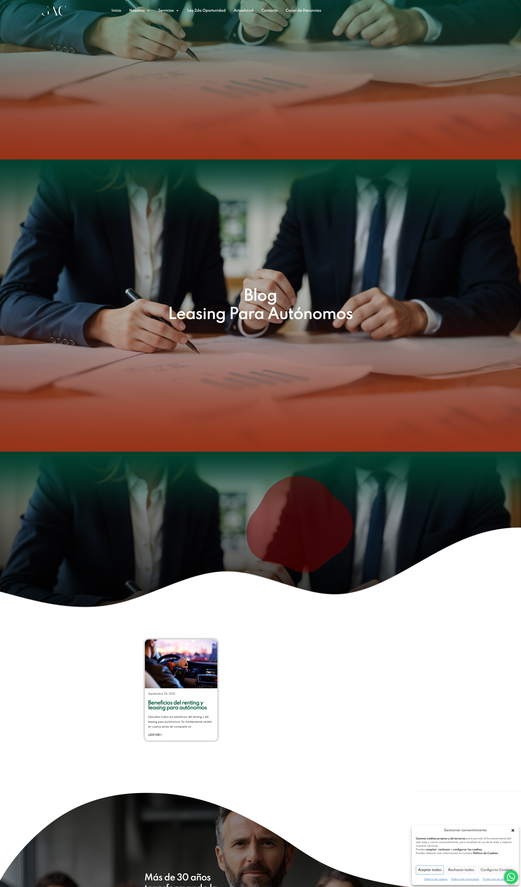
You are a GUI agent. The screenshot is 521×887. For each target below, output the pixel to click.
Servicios (166, 10)
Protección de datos (495, 879)
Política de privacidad (465, 879)
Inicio (116, 10)
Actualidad (243, 10)
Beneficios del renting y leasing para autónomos (177, 705)
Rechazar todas (461, 870)
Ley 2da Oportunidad (206, 10)
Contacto (270, 10)
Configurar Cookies (497, 870)
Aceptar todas (430, 870)
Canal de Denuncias (303, 10)
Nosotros (137, 10)
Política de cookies (436, 879)
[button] (513, 830)
